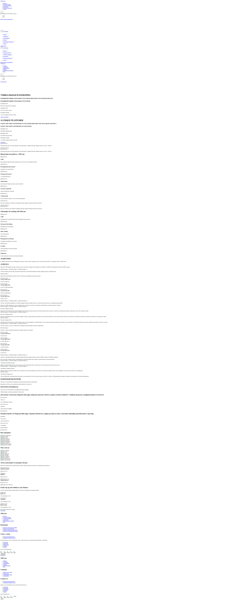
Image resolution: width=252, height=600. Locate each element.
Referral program (6, 565)
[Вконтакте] (6, 544)
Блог (4, 522)
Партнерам (5, 6)
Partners (4, 69)
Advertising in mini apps (8, 70)
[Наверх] (3, 554)
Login (2, 45)
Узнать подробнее (5, 117)
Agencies (5, 564)
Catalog (4, 65)
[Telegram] (5, 543)
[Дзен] (4, 547)
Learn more (3, 142)
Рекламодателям (6, 4)
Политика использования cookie (10, 531)
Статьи (4, 9)
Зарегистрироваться (8, 19)
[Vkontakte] (6, 589)
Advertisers (5, 67)
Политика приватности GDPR (10, 527)
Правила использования (8, 528)
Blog (4, 71)
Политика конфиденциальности (10, 530)
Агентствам (5, 519)
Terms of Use (6, 573)
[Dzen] (4, 591)
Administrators (6, 68)
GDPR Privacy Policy (7, 572)
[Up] (2, 598)
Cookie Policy (6, 575)
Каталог (5, 3)
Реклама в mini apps (7, 8)
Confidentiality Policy (7, 574)
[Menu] (2, 12)
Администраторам (7, 5)
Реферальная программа (8, 520)
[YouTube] (5, 542)
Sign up (4, 45)
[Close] (2, 31)
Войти (2, 19)
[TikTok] (5, 546)
